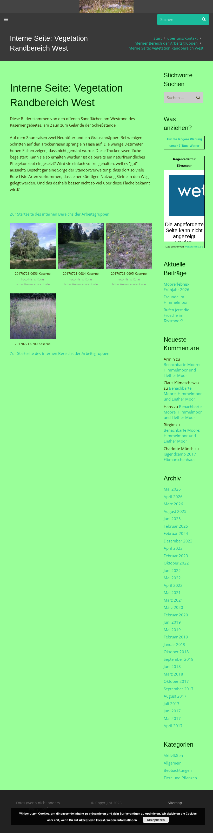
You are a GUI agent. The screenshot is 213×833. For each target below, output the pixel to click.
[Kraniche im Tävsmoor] (106, 6)
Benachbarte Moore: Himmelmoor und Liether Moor (182, 370)
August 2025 (175, 511)
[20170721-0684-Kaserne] (81, 257)
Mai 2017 (172, 718)
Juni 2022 (172, 570)
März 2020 (173, 607)
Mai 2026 (172, 489)
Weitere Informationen (121, 820)
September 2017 (179, 688)
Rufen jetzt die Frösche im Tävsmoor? (176, 315)
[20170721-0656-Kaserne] (33, 257)
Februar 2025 (176, 526)
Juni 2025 (172, 518)
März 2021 (173, 600)
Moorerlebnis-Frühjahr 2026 (176, 286)
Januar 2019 (174, 644)
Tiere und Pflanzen (180, 777)
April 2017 (173, 725)
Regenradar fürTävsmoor (184, 162)
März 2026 (173, 503)
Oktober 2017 (176, 681)
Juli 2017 (171, 703)
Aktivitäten (173, 755)
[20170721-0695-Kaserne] (129, 257)
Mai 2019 (172, 629)
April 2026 (173, 496)
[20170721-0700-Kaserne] (33, 321)
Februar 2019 (176, 636)
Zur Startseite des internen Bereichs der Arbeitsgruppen (59, 214)
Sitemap (175, 803)
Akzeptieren (156, 819)
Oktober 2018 (176, 651)
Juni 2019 (172, 622)
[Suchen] (203, 19)
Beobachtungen (178, 770)
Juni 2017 (172, 710)
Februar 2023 (176, 555)
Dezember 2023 (178, 540)
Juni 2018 (172, 666)
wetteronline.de (194, 246)
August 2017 (175, 696)
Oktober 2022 (176, 563)
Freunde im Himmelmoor (176, 299)
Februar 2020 (176, 614)
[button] (6, 19)
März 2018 (173, 674)
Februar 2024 (176, 533)
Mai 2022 (172, 577)
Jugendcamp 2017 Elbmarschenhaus (180, 456)
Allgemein (173, 763)
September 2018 (179, 659)
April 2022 (173, 585)
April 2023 (173, 548)
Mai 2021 (172, 592)
